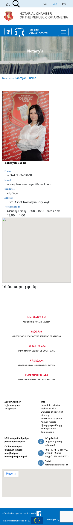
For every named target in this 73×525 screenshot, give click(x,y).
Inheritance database (51, 418)
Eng (55, 3)
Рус (64, 3)
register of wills (48, 408)
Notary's (6, 78)
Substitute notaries (50, 404)
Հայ (45, 3)
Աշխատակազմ (12, 404)
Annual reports (48, 421)
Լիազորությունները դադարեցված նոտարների (51, 428)
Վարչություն (10, 408)
